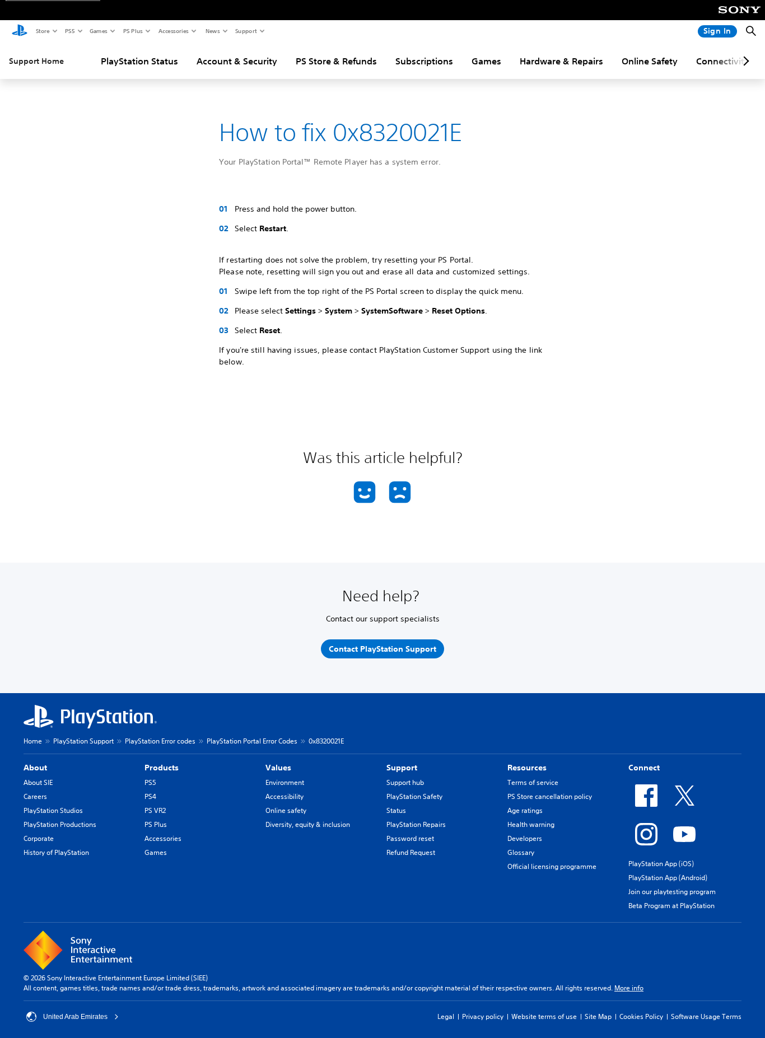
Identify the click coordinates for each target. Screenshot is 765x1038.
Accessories (173, 31)
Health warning (530, 824)
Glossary (520, 852)
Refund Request (410, 852)
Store (42, 31)
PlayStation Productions (60, 824)
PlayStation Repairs (416, 824)
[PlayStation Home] (19, 31)
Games (98, 31)
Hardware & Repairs (561, 61)
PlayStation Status (139, 61)
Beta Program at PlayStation (671, 905)
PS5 (69, 31)
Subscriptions (424, 61)
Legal (445, 1016)
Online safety (285, 810)
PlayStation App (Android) (667, 877)
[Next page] (744, 61)
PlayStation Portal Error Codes (252, 741)
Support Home (36, 61)
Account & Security (237, 61)
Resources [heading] (527, 768)
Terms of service (532, 782)
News (212, 31)
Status (396, 810)
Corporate (39, 838)
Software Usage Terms (706, 1016)
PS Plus (132, 31)
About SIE (38, 782)
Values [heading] (278, 768)
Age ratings (525, 810)
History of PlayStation (56, 852)
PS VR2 (155, 810)
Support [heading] (401, 768)
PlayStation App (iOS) (661, 863)
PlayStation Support (83, 741)
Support (245, 31)
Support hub (405, 782)
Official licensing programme (551, 866)
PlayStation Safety (414, 796)
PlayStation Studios (53, 810)
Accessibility (284, 796)
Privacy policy (482, 1016)
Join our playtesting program (672, 891)
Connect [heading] (644, 768)
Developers (524, 838)
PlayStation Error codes (160, 741)
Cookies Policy (641, 1016)
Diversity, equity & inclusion (307, 824)
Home (33, 741)
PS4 (150, 796)
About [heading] (35, 768)
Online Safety (650, 61)
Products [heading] (161, 768)
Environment (284, 782)
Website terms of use (544, 1016)
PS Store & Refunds (336, 61)
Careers (35, 796)
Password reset (410, 838)
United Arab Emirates (75, 1017)
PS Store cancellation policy (549, 796)
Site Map (598, 1016)
